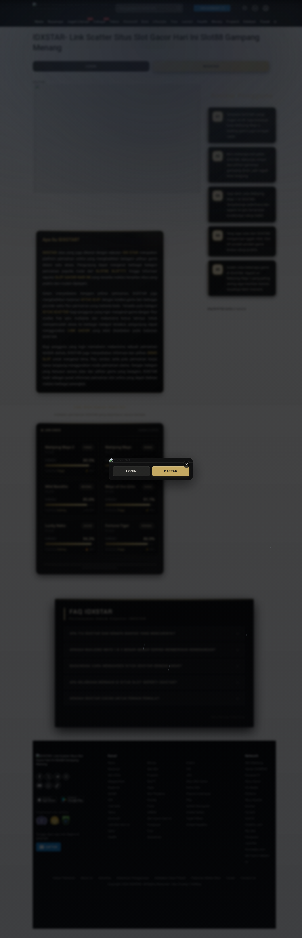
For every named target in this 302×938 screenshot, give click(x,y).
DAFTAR (170, 471)
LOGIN (131, 471)
